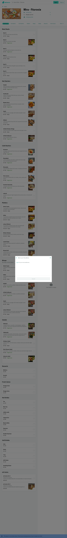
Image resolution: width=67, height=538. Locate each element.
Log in (17, 262)
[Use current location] (50, 258)
